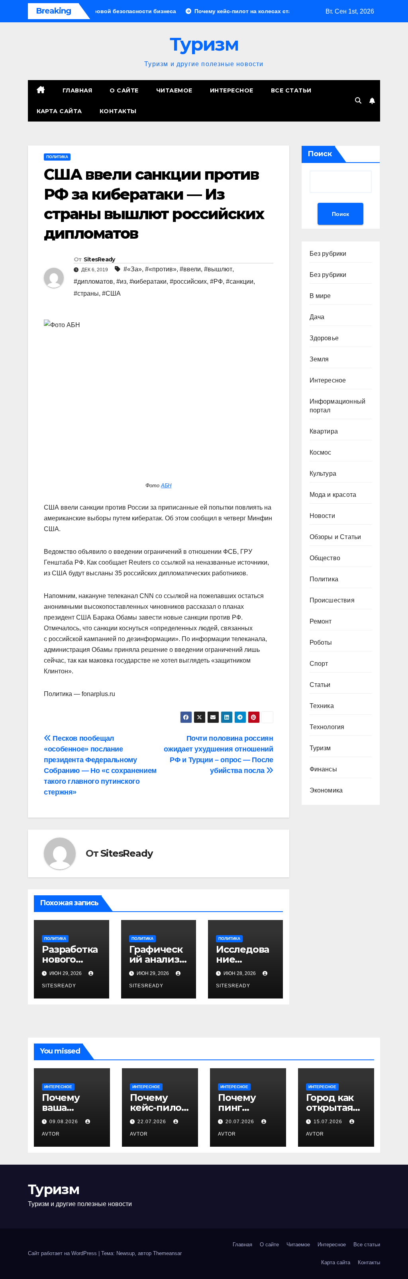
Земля (319, 359)
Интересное (231, 90)
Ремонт (321, 621)
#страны (86, 293)
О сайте (124, 90)
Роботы (321, 642)
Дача (317, 317)
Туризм (204, 44)
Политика (57, 157)
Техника (322, 705)
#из (121, 281)
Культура (323, 473)
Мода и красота (333, 494)
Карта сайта (59, 111)
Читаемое (174, 90)
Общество (325, 558)
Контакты (118, 111)
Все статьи (291, 90)
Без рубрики (328, 253)
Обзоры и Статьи (335, 537)
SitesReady (99, 259)
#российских (188, 281)
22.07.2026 (152, 1121)
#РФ (216, 281)
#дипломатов (93, 281)
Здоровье (324, 338)
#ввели (190, 269)
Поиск (320, 153)
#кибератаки (148, 281)
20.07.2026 (241, 1121)
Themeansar (167, 1253)
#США (111, 293)
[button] (358, 100)
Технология (327, 727)
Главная (77, 90)
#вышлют (218, 269)
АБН (166, 485)
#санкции (239, 281)
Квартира (324, 431)
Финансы (323, 769)
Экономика (326, 790)
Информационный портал (338, 406)
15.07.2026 (329, 1121)
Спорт (319, 663)
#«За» (133, 269)
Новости (322, 515)
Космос (321, 452)
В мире (320, 295)
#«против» (161, 269)
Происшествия (332, 600)
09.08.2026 (64, 1121)
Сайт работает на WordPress (63, 1253)
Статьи (320, 684)
